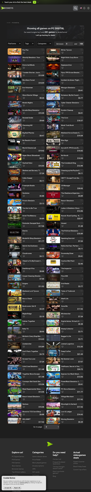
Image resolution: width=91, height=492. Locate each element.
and (75, 44)
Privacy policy (16, 491)
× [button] (38, 2)
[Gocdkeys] (7, 8)
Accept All (8, 488)
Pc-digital (15, 22)
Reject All (17, 488)
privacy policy (24, 482)
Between (59, 44)
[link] (26, 51)
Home (8, 22)
